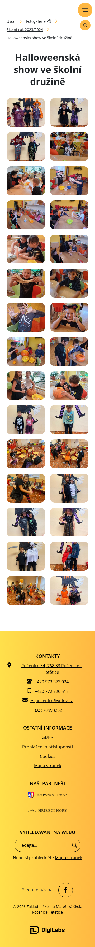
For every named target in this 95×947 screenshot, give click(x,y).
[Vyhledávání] (85, 25)
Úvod (11, 21)
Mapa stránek (47, 766)
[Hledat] (74, 845)
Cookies (47, 756)
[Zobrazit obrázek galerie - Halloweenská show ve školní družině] (26, 112)
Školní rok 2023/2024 (25, 29)
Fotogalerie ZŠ (38, 21)
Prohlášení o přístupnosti (47, 747)
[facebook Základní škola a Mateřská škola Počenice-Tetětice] (64, 890)
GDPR (47, 737)
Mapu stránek (68, 858)
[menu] (85, 10)
